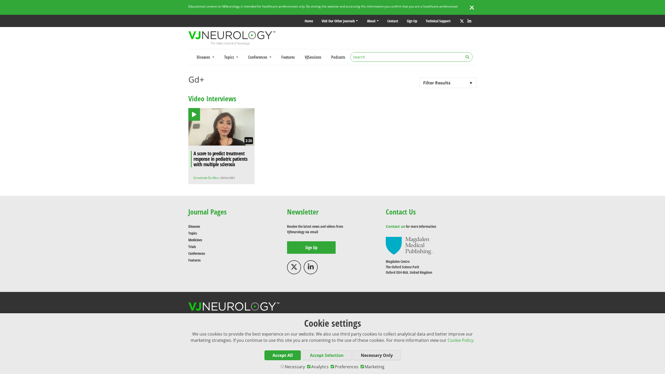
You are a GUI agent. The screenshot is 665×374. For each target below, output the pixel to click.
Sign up (412, 20)
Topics (192, 233)
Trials (192, 246)
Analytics (320, 367)
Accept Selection (327, 355)
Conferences (196, 253)
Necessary (295, 367)
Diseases (194, 226)
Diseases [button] (204, 57)
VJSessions (313, 57)
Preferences (346, 367)
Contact (392, 20)
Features (288, 57)
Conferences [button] (258, 57)
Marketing (374, 367)
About (371, 20)
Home (309, 20)
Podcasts (338, 57)
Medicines (195, 239)
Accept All (282, 355)
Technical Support (438, 20)
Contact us (395, 226)
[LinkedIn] (469, 21)
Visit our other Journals (338, 20)
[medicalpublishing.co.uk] (409, 245)
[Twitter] (461, 21)
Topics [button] (229, 57)
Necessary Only (377, 355)
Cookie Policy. (461, 340)
